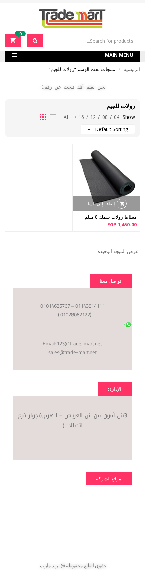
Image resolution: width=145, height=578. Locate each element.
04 (116, 117)
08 (105, 117)
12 (93, 117)
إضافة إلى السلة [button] (100, 204)
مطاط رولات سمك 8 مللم (111, 217)
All (68, 117)
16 (81, 117)
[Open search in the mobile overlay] (83, 40)
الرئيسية (132, 69)
